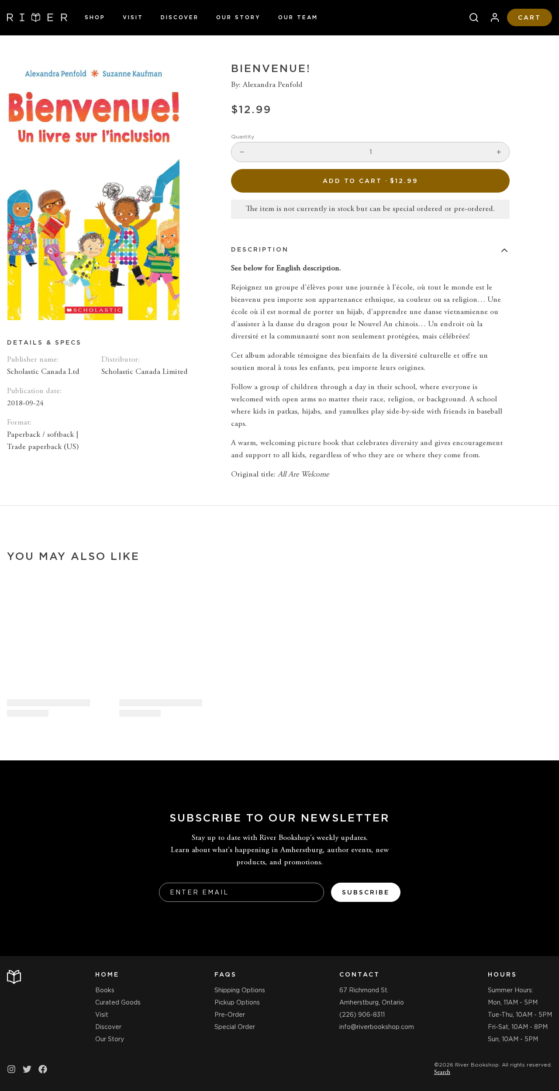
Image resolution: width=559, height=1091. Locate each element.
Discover (180, 17)
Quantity (242, 136)
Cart (529, 17)
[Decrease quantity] (241, 152)
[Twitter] (27, 1069)
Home (107, 974)
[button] (370, 181)
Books (104, 990)
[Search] (470, 17)
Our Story (238, 17)
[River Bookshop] (37, 17)
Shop (95, 17)
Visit (133, 17)
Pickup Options (237, 1002)
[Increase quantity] (498, 152)
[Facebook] (42, 1069)
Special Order (234, 1026)
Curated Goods (118, 1002)
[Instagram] (11, 1069)
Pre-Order (229, 1014)
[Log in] (491, 17)
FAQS (225, 974)
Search (442, 1073)
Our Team (298, 17)
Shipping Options (239, 990)
